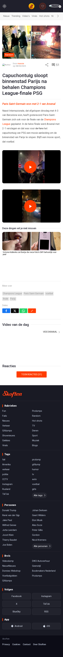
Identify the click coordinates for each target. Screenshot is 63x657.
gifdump (36, 464)
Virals (34, 16)
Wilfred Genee (9, 525)
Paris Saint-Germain (34, 293)
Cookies (16, 644)
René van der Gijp (11, 515)
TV (33, 425)
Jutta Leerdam (9, 530)
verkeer (6, 469)
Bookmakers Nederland (44, 570)
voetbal (49, 293)
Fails (4, 415)
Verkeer (6, 425)
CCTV (5, 479)
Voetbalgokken (9, 575)
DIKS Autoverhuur (41, 561)
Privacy (6, 644)
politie (5, 474)
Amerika (6, 464)
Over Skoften (39, 644)
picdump (36, 459)
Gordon (36, 535)
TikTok (5, 494)
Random (36, 415)
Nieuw (6, 16)
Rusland (6, 489)
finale (5, 298)
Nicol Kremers (39, 539)
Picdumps (37, 411)
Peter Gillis (37, 530)
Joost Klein (8, 535)
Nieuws (6, 420)
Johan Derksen (39, 510)
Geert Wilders (39, 515)
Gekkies (6, 440)
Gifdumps (7, 430)
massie (21, 63)
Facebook (17, 596)
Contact (27, 644)
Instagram (7, 484)
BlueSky (16, 611)
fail (3, 459)
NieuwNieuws (9, 566)
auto (34, 479)
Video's (26, 16)
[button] (58, 16)
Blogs (35, 445)
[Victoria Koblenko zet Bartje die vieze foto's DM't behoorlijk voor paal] (31, 241)
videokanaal (50, 332)
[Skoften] (12, 394)
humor (35, 469)
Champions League (12, 293)
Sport (35, 435)
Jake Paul (7, 520)
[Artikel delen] (47, 65)
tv (33, 474)
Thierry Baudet (9, 539)
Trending (15, 16)
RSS (46, 611)
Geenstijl (36, 566)
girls (34, 489)
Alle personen (41, 546)
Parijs (13, 298)
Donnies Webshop (11, 570)
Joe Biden (7, 544)
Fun (4, 411)
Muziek (35, 440)
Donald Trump (9, 510)
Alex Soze (37, 525)
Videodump (8, 561)
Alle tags (38, 495)
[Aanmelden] (54, 6)
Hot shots (44, 16)
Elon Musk (37, 520)
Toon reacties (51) (31, 374)
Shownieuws (8, 435)
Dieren (35, 430)
